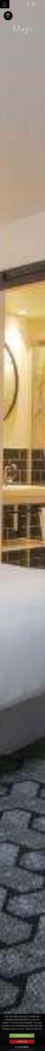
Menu (5, 6)
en (39, 4)
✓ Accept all (22, 1036)
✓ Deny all (22, 1042)
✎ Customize (22, 1047)
